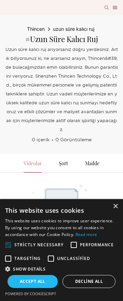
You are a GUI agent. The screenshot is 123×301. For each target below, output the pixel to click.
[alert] (61, 250)
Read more (86, 234)
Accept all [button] (32, 281)
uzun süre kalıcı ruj (73, 29)
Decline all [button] (89, 281)
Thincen (36, 29)
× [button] (115, 206)
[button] (8, 245)
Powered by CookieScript (30, 293)
